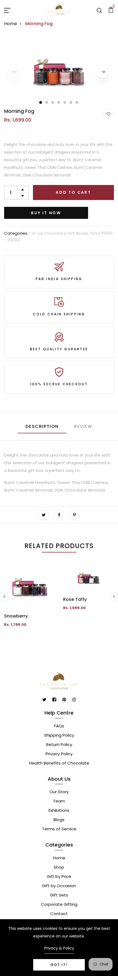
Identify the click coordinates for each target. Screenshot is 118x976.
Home (10, 23)
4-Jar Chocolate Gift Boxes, (61, 233)
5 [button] (65, 102)
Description (42, 426)
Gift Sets (59, 895)
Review (83, 426)
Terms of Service (59, 829)
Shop (59, 867)
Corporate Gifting (59, 904)
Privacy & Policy (59, 948)
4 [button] (59, 102)
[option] (59, 71)
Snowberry (16, 616)
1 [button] (40, 102)
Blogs (59, 819)
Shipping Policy (59, 735)
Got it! (59, 964)
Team (59, 801)
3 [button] (53, 102)
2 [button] (47, 102)
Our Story (59, 792)
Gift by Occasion (59, 886)
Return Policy (59, 744)
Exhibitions (59, 810)
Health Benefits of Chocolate (59, 763)
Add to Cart (73, 192)
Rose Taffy (75, 599)
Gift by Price (59, 876)
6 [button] (71, 102)
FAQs (59, 726)
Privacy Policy (59, 754)
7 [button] (77, 102)
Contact (59, 913)
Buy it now (46, 213)
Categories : (16, 233)
